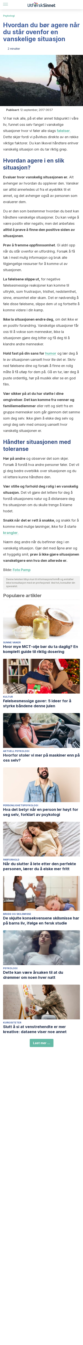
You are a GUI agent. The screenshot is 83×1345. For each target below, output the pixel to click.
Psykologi (9, 15)
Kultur (8, 696)
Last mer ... (41, 1043)
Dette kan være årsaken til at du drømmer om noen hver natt (33, 975)
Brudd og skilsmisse (17, 914)
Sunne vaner (12, 642)
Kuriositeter (12, 1022)
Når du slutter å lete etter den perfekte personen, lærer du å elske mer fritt (39, 866)
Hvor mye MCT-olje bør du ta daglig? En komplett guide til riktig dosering (40, 649)
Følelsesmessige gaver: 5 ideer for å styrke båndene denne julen (37, 703)
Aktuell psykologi (16, 751)
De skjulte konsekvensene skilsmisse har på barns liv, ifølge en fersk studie (41, 920)
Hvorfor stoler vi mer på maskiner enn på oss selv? (41, 758)
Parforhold (11, 859)
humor (50, 353)
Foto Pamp (21, 570)
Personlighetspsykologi (20, 805)
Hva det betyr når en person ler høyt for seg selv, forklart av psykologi (40, 812)
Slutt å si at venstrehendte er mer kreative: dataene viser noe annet (35, 1029)
